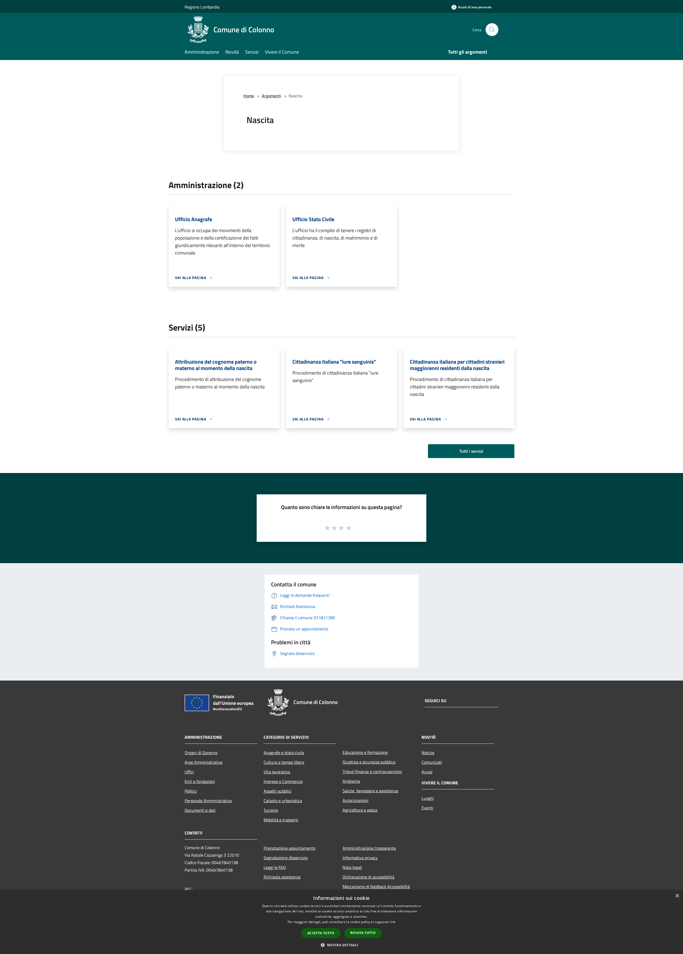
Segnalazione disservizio (286, 857)
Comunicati (432, 762)
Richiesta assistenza (282, 877)
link (392, 922)
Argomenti (271, 96)
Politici (191, 791)
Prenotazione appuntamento (289, 848)
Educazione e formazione (365, 752)
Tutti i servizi (471, 451)
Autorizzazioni (355, 800)
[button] (341, 945)
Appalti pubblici (277, 791)
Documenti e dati (200, 810)
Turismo (271, 810)
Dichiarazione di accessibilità (368, 877)
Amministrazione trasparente (369, 848)
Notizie (428, 752)
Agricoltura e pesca (360, 810)
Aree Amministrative (204, 762)
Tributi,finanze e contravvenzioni (372, 771)
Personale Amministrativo (208, 800)
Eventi (427, 808)
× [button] (677, 896)
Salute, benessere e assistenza (370, 791)
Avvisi (427, 772)
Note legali (352, 867)
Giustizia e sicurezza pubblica (369, 762)
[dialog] (341, 922)
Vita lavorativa (277, 772)
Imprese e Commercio (283, 781)
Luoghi (428, 798)
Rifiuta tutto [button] (363, 933)
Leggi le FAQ (275, 867)
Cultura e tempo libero (284, 762)
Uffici (189, 772)
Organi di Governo (201, 752)
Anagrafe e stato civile (284, 752)
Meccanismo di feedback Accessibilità (376, 886)
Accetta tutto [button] (320, 933)
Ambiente (351, 781)
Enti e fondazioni (200, 781)
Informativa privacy (360, 857)
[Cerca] (492, 29)
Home (248, 96)
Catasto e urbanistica (283, 800)
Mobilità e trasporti (281, 820)
